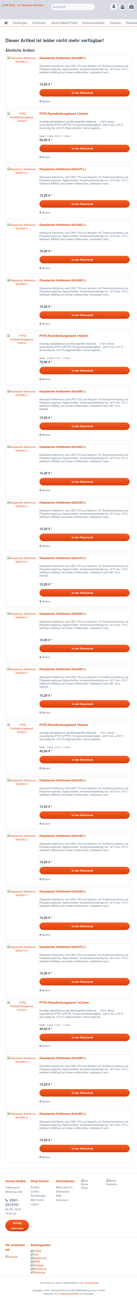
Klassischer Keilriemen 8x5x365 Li (62, 1114)
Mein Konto (37, 1200)
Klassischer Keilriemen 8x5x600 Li (62, 614)
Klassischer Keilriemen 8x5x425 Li (62, 447)
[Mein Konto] (122, 6)
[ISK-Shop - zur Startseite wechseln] (23, 10)
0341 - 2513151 (12, 1202)
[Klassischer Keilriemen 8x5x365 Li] (21, 1136)
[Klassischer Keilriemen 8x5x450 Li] (21, 691)
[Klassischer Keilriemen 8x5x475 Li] (21, 969)
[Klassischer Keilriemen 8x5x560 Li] (21, 1080)
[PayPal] (43, 1251)
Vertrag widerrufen (17, 1225)
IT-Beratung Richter (68, 1293)
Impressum (62, 1200)
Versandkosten (91, 1282)
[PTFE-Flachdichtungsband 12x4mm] (21, 136)
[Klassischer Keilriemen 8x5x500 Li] (21, 303)
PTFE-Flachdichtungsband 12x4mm (63, 114)
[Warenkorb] (131, 6)
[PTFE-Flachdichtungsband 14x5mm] (21, 358)
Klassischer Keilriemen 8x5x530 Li (62, 502)
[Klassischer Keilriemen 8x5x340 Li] (21, 858)
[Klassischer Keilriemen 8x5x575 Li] (21, 191)
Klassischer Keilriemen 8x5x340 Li (62, 836)
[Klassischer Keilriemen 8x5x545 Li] (21, 803)
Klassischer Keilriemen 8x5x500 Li (62, 280)
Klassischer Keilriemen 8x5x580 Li (62, 391)
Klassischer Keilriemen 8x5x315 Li (62, 558)
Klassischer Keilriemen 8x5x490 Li (62, 58)
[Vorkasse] (43, 1265)
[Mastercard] (43, 1258)
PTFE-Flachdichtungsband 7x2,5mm (64, 1003)
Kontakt (35, 1187)
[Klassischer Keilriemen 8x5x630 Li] (21, 914)
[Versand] (17, 1257)
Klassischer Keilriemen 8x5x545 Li (62, 780)
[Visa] (43, 1254)
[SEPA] (43, 1261)
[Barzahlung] (43, 1269)
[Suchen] (91, 6)
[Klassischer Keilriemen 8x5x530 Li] (21, 525)
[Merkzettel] (113, 6)
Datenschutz (63, 1191)
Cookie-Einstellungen (38, 1194)
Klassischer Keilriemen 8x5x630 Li (62, 891)
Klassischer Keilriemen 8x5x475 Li (62, 947)
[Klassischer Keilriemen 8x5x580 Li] (21, 414)
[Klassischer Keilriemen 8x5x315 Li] (21, 580)
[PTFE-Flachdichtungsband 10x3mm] (21, 747)
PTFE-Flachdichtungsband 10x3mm (63, 725)
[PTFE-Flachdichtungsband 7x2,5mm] (21, 1025)
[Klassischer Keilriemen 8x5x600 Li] (21, 636)
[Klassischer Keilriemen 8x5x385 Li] (21, 247)
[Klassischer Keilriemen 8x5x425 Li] (21, 469)
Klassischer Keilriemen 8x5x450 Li (62, 669)
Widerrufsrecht (64, 1187)
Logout (35, 1204)
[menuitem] (73, 9)
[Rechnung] (43, 1272)
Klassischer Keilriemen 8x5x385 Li (62, 225)
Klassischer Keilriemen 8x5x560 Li (62, 1058)
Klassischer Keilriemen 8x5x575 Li (62, 169)
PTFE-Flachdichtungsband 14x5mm (63, 336)
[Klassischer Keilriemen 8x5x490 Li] (21, 80)
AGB (58, 1195)
